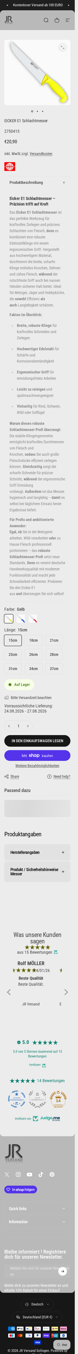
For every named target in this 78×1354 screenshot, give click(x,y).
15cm (13, 640)
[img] (37, 947)
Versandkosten (41, 153)
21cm (54, 640)
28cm (54, 654)
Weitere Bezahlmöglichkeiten (37, 765)
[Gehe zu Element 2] (37, 111)
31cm (13, 668)
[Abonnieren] (62, 1271)
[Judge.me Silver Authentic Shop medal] (37, 1099)
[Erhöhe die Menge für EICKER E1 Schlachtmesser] (27, 726)
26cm (33, 654)
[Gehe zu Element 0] (32, 111)
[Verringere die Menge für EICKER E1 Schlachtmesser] (9, 726)
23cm (13, 654)
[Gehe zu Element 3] (42, 111)
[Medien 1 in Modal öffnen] (62, 47)
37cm (54, 668)
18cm (33, 640)
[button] (10, 992)
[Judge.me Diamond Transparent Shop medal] (16, 1099)
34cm (33, 668)
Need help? (62, 776)
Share (14, 776)
